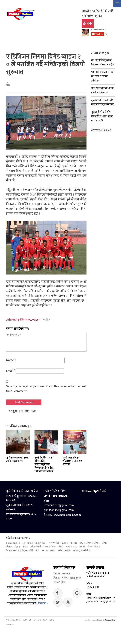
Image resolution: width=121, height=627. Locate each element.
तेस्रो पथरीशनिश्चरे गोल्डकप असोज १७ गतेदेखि (72, 461)
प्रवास (46, 547)
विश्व (37, 550)
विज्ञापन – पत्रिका (60, 578)
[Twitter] (77, 593)
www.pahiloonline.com (67, 515)
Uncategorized (13, 543)
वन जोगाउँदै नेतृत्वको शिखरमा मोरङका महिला (103, 62)
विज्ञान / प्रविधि (27, 550)
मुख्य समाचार (71, 547)
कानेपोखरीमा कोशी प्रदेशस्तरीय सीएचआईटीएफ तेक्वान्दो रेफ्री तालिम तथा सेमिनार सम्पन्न (44, 464)
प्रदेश (81, 543)
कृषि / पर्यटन (54, 543)
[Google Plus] (58, 603)
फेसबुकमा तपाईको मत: (22, 411)
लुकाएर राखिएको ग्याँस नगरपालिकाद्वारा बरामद (102, 102)
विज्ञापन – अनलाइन (61, 574)
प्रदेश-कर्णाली (36, 547)
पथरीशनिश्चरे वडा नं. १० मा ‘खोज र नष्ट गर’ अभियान (102, 76)
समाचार (45, 550)
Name (11, 360)
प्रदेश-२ (96, 543)
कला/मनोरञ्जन (41, 543)
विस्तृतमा (42, 603)
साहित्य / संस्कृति (64, 550)
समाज (52, 550)
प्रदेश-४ (9, 547)
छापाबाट (73, 543)
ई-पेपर (88, 23)
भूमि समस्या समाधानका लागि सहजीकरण (17, 459)
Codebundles (110, 620)
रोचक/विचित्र (93, 547)
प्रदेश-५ (17, 547)
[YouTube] (67, 603)
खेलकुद (64, 543)
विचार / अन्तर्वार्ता (12, 550)
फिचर (53, 547)
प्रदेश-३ (104, 543)
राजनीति (82, 547)
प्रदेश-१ (88, 543)
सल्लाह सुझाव (75, 578)
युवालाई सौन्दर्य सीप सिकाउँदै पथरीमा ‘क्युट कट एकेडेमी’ (102, 116)
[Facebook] (58, 593)
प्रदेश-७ (25, 547)
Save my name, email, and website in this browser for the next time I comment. (46, 388)
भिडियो (60, 547)
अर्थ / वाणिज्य (28, 543)
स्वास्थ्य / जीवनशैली (80, 550)
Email (10, 370)
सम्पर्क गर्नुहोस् (59, 582)
